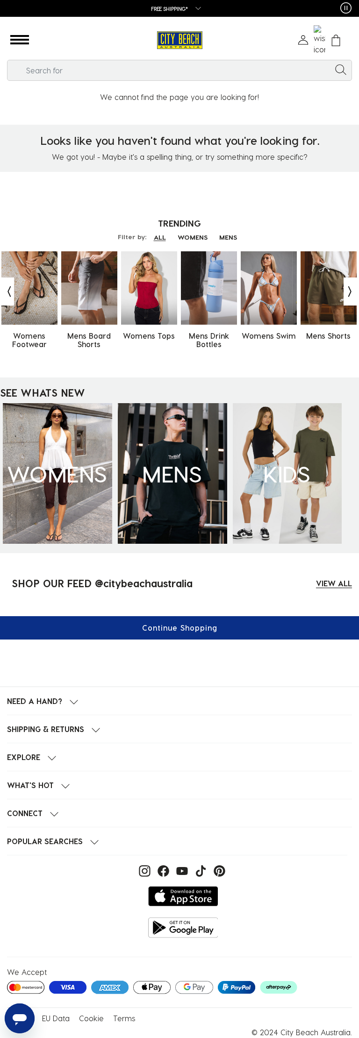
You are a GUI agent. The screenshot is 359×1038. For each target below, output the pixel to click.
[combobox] (179, 70)
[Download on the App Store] (183, 896)
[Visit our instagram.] (143, 870)
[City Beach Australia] (179, 40)
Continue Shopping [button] (179, 627)
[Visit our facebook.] (162, 870)
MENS (228, 237)
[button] (19, 40)
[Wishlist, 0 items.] (319, 40)
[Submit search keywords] (340, 69)
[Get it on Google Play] (183, 927)
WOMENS (193, 237)
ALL (160, 237)
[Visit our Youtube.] (181, 870)
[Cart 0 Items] (336, 40)
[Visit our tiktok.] (199, 870)
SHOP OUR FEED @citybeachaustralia (102, 583)
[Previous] (7, 291)
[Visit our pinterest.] (217, 870)
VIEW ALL (334, 583)
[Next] (351, 291)
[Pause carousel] (345, 8)
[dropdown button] (195, 9)
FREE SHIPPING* (169, 9)
